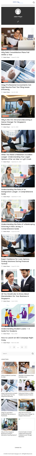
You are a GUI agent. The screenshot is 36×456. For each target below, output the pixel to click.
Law (4, 150)
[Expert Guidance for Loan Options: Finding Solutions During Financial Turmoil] (18, 245)
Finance (5, 81)
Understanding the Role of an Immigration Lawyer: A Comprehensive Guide (17, 191)
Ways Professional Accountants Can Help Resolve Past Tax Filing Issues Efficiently (16, 87)
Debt (4, 48)
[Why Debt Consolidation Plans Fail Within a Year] (18, 39)
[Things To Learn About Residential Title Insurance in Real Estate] (9, 405)
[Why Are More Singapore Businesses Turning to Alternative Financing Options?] (9, 424)
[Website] (18, 22)
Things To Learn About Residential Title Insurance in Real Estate (8, 414)
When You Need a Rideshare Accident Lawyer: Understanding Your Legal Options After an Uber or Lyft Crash (16, 157)
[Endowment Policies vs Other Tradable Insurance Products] (27, 386)
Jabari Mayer (6, 57)
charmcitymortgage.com (14, 453)
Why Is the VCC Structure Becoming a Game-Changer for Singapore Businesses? (16, 122)
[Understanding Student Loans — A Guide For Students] (18, 315)
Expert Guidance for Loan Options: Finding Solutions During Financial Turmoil (15, 261)
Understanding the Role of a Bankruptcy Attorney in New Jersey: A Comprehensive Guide (18, 226)
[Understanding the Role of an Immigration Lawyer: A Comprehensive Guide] (18, 176)
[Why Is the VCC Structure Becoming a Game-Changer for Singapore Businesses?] (18, 106)
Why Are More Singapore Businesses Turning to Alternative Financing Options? (9, 433)
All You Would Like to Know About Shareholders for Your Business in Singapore (15, 296)
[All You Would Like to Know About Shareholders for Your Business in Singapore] (18, 280)
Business (5, 115)
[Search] (34, 2)
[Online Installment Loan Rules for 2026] (9, 368)
